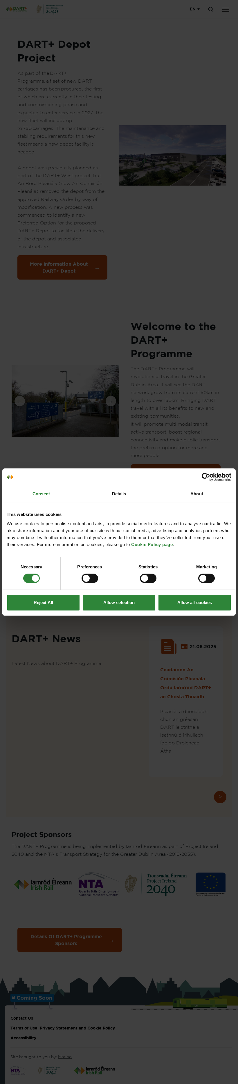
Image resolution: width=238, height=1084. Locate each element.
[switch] (90, 578)
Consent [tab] (41, 493)
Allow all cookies (194, 602)
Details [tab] (119, 493)
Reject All (43, 602)
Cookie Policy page (152, 544)
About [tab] (196, 493)
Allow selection (119, 602)
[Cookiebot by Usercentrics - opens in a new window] (206, 477)
